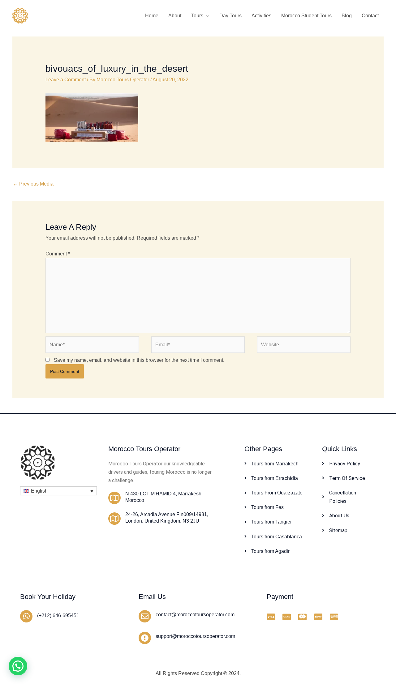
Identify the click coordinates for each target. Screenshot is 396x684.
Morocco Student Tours (306, 15)
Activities (261, 15)
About (174, 15)
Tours (197, 15)
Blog (347, 15)
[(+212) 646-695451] (26, 616)
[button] (206, 16)
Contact (370, 15)
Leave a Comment (65, 79)
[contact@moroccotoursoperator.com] (145, 616)
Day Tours (230, 15)
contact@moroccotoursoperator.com (195, 614)
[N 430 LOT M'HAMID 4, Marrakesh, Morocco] (114, 498)
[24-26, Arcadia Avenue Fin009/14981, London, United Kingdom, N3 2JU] (114, 518)
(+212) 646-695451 (58, 615)
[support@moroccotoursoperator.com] (145, 638)
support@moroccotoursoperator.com (195, 636)
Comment (57, 253)
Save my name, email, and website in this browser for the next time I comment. (139, 360)
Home (151, 15)
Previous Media (33, 183)
